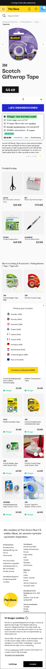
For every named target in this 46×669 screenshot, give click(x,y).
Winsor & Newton (30, 583)
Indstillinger (13, 664)
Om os (5, 553)
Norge (26, 609)
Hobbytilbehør (26, 22)
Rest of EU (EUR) (17, 360)
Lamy (26, 575)
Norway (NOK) (16, 319)
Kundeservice (8, 547)
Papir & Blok (28, 555)
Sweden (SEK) (16, 314)
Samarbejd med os (10, 566)
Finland (26, 611)
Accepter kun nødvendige (14, 655)
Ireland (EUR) (16, 334)
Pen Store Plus (9, 561)
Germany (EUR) (16, 345)
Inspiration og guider (11, 563)
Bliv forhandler (8, 569)
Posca (26, 580)
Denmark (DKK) (16, 324)
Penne (26, 552)
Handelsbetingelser (10, 577)
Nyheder (27, 563)
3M (4, 65)
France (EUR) (16, 339)
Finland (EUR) (16, 329)
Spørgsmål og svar (10, 550)
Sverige (27, 607)
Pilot (25, 572)
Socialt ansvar (8, 571)
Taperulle (6, 24)
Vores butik (7, 555)
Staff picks (28, 565)
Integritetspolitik (9, 579)
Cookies (6, 582)
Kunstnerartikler (30, 547)
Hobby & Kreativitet (10, 22)
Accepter (33, 664)
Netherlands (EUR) (18, 350)
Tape (36, 22)
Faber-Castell (29, 578)
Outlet (26, 560)
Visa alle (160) (29, 586)
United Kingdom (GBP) (19, 355)
